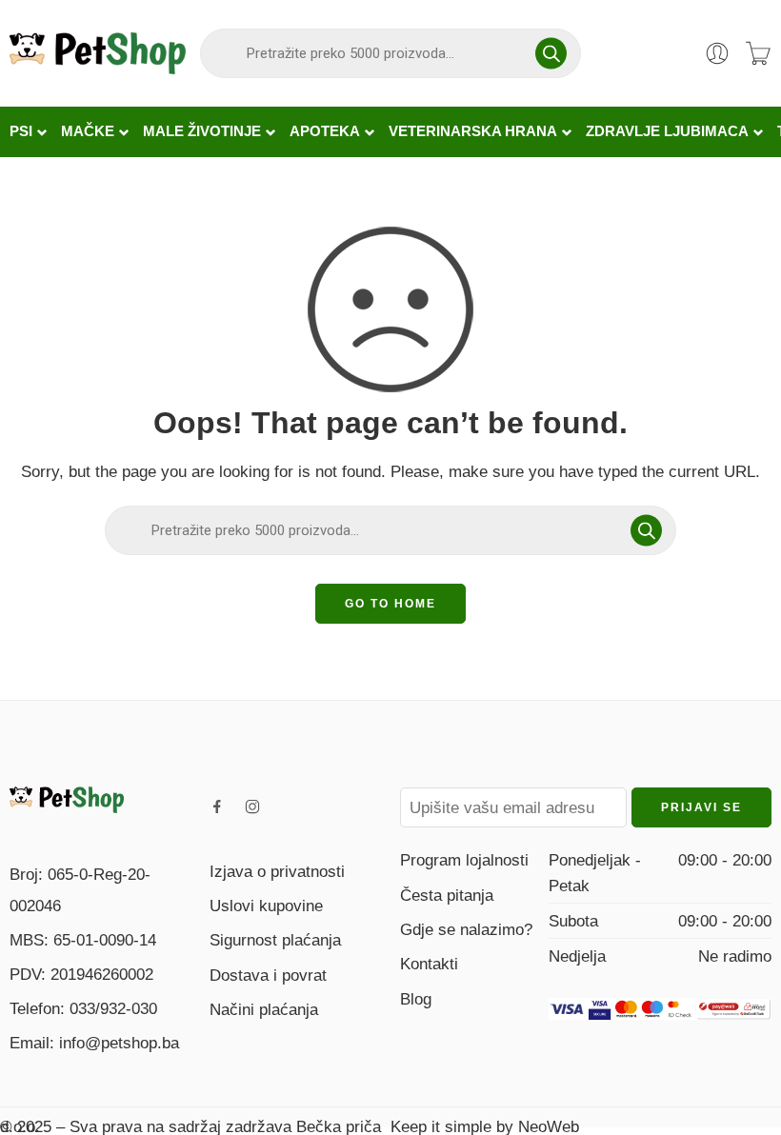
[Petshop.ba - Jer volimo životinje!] (98, 53)
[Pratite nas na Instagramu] (252, 806)
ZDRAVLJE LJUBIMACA (667, 131)
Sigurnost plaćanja (275, 939)
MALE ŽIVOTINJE (202, 131)
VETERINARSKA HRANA (473, 131)
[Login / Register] (717, 53)
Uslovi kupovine (266, 905)
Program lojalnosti (464, 859)
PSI (21, 131)
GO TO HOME (390, 603)
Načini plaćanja (264, 1009)
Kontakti (429, 963)
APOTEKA (325, 131)
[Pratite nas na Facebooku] (217, 806)
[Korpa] (758, 53)
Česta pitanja (446, 895)
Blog (415, 998)
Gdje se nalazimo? (466, 929)
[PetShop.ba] (67, 798)
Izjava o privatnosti (277, 871)
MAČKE (87, 131)
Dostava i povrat (268, 975)
